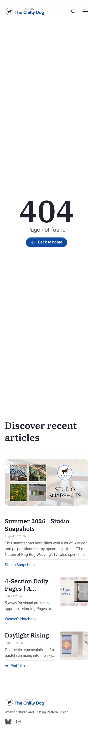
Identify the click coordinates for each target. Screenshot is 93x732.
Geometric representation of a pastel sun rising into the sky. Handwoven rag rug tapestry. (29, 653)
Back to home (50, 242)
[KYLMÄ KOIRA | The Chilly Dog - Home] (25, 11)
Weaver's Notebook (20, 619)
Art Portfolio (15, 666)
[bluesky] (8, 722)
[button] (73, 11)
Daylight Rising (27, 635)
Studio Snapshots (20, 565)
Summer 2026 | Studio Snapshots (37, 524)
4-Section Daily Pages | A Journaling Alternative (26, 592)
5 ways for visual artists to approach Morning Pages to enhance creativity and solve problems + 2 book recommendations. (28, 606)
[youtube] (18, 722)
